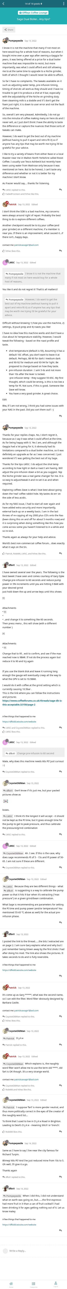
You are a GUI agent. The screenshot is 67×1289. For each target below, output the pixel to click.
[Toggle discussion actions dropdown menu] (63, 3)
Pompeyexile (16, 273)
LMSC (9, 816)
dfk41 (12, 753)
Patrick (10, 1038)
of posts (32, 3)
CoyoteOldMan (14, 853)
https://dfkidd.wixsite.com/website (19, 721)
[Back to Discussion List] (3, 3)
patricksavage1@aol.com (26, 244)
